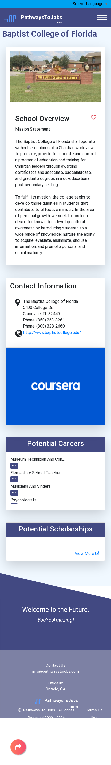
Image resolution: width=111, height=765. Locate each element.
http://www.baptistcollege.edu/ (52, 332)
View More (85, 553)
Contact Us (55, 665)
